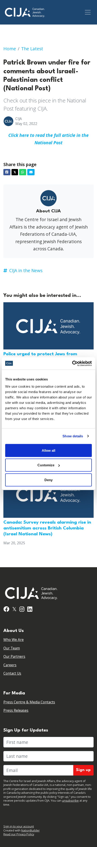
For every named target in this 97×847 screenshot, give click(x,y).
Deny (48, 480)
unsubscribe (70, 801)
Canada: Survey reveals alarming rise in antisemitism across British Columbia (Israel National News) (47, 528)
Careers (9, 665)
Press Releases (15, 710)
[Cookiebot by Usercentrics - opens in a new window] (72, 363)
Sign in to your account (18, 826)
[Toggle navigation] (87, 12)
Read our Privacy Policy (18, 834)
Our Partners (14, 656)
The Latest (32, 49)
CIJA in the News (25, 270)
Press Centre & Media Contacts (29, 702)
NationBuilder (30, 830)
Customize (45, 465)
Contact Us (12, 673)
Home (9, 49)
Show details (72, 436)
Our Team (11, 648)
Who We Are (13, 639)
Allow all (48, 450)
